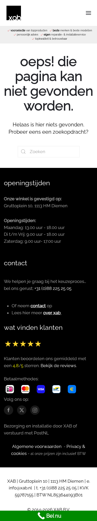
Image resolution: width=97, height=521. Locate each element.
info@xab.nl (21, 487)
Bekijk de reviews (58, 365)
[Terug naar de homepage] (14, 13)
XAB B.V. (62, 509)
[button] (88, 13)
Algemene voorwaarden (37, 446)
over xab (52, 312)
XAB (11, 481)
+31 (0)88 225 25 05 (52, 288)
